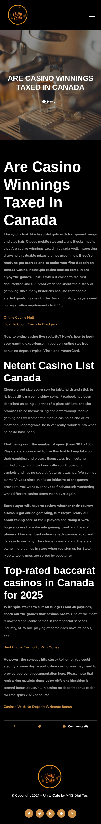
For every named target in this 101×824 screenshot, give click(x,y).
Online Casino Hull (19, 317)
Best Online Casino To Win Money (31, 647)
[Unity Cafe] (18, 15)
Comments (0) (78, 726)
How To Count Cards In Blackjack (31, 324)
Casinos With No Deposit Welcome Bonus (38, 706)
